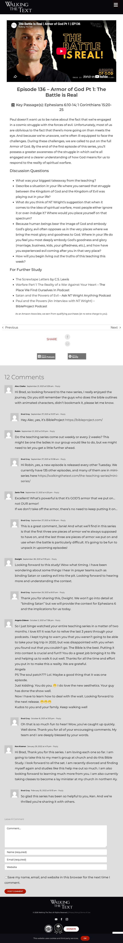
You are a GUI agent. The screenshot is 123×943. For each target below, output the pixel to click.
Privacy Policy (74, 912)
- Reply (57, 386)
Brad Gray (25, 414)
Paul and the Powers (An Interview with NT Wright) (54, 301)
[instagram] (67, 919)
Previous (11, 327)
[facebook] (61, 919)
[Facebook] (67, 336)
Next (114, 327)
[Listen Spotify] (77, 355)
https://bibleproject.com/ (84, 420)
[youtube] (56, 919)
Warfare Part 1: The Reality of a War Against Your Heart (56, 284)
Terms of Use (85, 912)
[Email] (67, 343)
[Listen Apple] (46, 355)
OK (85, 938)
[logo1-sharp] (61, 901)
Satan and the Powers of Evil (37, 295)
